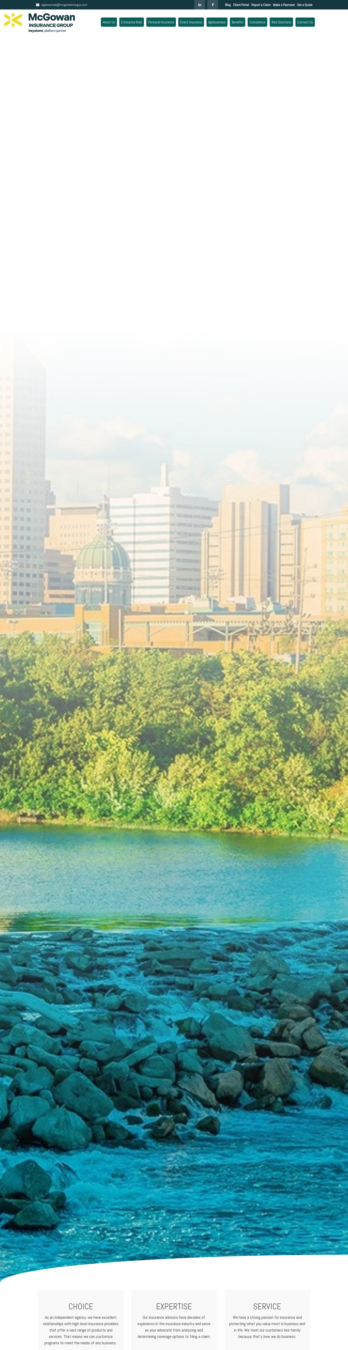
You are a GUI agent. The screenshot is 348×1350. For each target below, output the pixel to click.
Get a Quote (304, 5)
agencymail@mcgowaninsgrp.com (64, 5)
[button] (109, 22)
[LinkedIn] (199, 4)
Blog (228, 5)
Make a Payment (284, 5)
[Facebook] (212, 4)
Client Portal (241, 5)
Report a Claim (261, 5)
